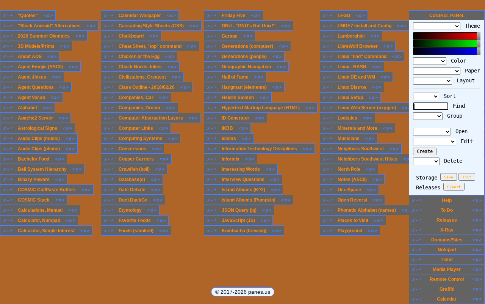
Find (457, 106)
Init (466, 177)
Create (425, 151)
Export (454, 187)
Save (448, 177)
